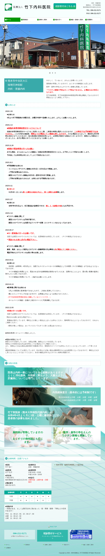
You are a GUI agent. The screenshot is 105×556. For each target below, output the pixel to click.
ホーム (9, 19)
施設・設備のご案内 (77, 19)
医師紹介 (25, 19)
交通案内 (89, 19)
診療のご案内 (43, 19)
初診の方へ (58, 19)
